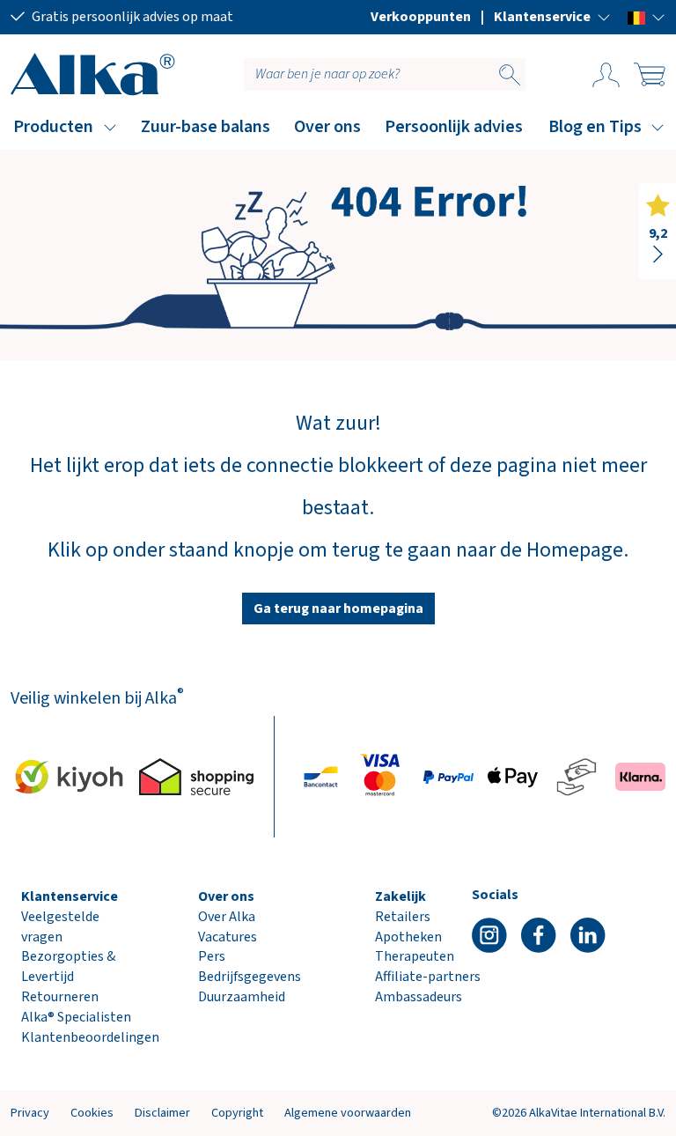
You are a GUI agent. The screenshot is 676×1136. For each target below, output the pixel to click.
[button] (552, 16)
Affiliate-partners (428, 976)
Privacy (30, 1112)
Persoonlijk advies (454, 126)
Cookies (92, 1112)
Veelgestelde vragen (60, 927)
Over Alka (226, 916)
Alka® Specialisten (76, 1017)
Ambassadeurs (418, 997)
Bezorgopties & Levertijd (68, 966)
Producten (53, 126)
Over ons (327, 126)
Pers (211, 956)
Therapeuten (414, 956)
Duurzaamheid (241, 997)
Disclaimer (162, 1112)
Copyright (237, 1112)
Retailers (402, 916)
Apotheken (408, 937)
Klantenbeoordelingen (90, 1037)
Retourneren (60, 997)
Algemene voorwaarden (347, 1112)
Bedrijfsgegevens (249, 976)
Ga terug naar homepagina (338, 608)
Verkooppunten (421, 16)
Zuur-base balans (205, 126)
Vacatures (227, 937)
